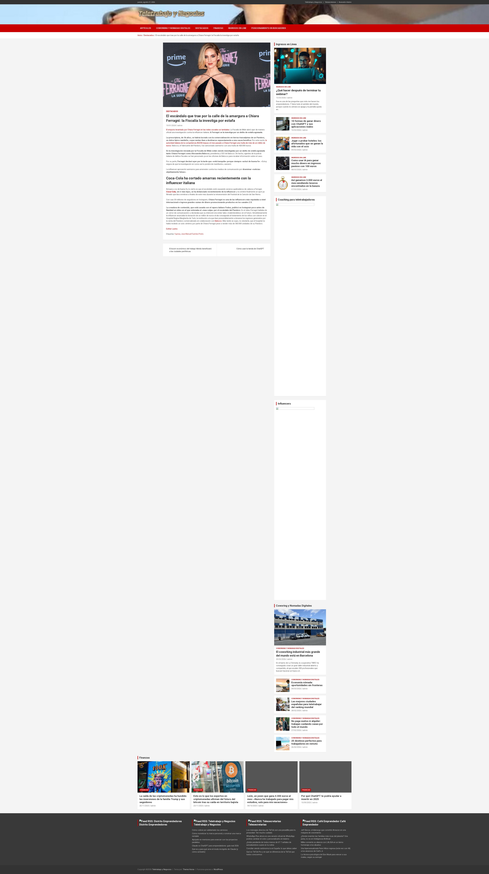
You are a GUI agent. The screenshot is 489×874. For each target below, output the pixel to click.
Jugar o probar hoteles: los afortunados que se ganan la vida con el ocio (307, 143)
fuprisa (177, 234)
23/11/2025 (198, 806)
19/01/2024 (171, 125)
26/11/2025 (144, 806)
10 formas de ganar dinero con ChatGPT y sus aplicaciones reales (306, 124)
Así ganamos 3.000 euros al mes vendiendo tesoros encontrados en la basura (306, 183)
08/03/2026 (296, 170)
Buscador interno (345, 2)
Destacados (201, 28)
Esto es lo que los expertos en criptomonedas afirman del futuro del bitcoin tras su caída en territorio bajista (215, 799)
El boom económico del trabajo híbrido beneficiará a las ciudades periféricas (190, 250)
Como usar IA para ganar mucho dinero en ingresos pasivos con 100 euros (306, 163)
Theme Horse (188, 869)
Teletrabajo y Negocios (313, 2)
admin (179, 125)
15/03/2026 (281, 98)
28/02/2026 (296, 711)
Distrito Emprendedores (153, 824)
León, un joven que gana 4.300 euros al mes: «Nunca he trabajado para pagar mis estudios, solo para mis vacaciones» (270, 799)
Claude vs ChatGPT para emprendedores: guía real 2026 (215, 846)
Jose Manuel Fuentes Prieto (192, 234)
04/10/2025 (252, 806)
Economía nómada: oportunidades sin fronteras (306, 684)
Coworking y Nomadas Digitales (173, 28)
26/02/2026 (296, 747)
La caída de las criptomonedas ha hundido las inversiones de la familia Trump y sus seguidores (162, 799)
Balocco (218, 221)
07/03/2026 (296, 189)
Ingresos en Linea (286, 44)
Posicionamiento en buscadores (268, 28)
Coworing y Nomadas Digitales (294, 605)
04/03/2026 (296, 689)
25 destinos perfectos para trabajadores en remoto (306, 742)
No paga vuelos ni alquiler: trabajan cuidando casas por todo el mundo (307, 724)
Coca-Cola (171, 192)
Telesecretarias (330, 2)
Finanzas (218, 28)
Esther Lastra (171, 229)
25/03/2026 (281, 659)
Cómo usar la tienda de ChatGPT (250, 249)
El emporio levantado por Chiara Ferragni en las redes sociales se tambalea (197, 130)
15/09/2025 (306, 803)
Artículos (145, 28)
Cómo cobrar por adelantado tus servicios (210, 830)
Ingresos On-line (237, 28)
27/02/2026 (296, 730)
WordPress (218, 869)
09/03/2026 (296, 150)
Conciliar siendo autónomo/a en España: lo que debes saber (271, 848)
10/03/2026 (296, 130)
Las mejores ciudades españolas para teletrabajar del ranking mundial (306, 704)
